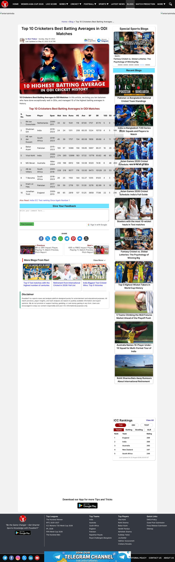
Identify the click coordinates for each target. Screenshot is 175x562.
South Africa (94, 526)
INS (18, 557)
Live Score (51, 4)
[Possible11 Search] (171, 4)
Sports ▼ (104, 4)
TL (67, 238)
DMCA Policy (152, 519)
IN (31, 557)
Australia (92, 523)
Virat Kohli (122, 519)
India (91, 519)
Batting (129, 430)
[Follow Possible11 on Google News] (90, 41)
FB (42, 238)
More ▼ (161, 4)
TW (48, 238)
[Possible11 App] (87, 508)
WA (61, 238)
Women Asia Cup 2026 (32, 4)
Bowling (139, 430)
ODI (133, 425)
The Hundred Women (54, 519)
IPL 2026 (49, 529)
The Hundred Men (53, 535)
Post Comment (26, 224)
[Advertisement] (87, 13)
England (92, 529)
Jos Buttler (122, 538)
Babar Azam (123, 526)
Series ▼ (63, 4)
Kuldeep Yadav (124, 535)
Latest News (118, 4)
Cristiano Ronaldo (125, 544)
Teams (119, 430)
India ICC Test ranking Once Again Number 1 (50, 200)
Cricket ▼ (76, 4)
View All (150, 420)
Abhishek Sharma (125, 532)
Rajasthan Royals (95, 535)
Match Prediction (145, 4)
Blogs (130, 4)
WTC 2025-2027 (52, 523)
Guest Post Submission (156, 523)
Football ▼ (90, 4)
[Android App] (22, 535)
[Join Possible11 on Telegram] (103, 41)
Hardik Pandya (124, 529)
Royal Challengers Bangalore (100, 538)
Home (16, 4)
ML (80, 238)
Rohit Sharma (123, 523)
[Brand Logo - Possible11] (23, 522)
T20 (120, 425)
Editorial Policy (137, 558)
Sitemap (150, 529)
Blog (71, 21)
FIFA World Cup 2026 (54, 532)
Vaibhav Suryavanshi (126, 541)
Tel (6, 557)
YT (38, 557)
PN (74, 238)
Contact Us (155, 558)
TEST (146, 425)
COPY (87, 238)
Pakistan (92, 532)
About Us (169, 558)
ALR (149, 430)
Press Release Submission (157, 526)
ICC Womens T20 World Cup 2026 (59, 526)
